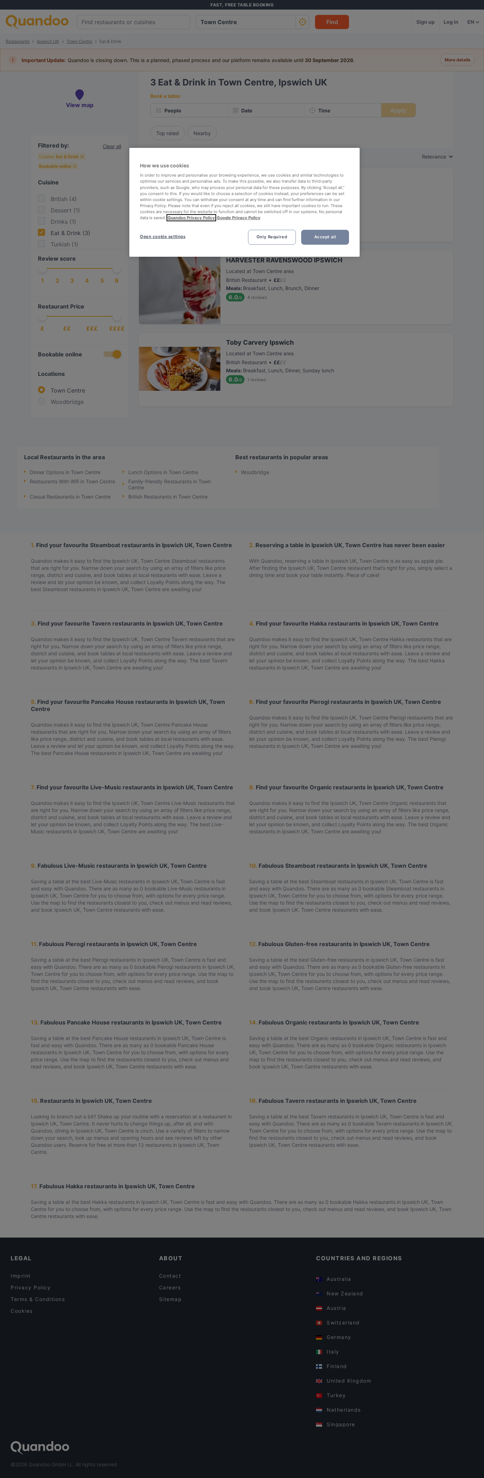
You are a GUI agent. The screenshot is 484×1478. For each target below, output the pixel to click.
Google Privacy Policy (238, 217)
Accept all (325, 236)
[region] (244, 202)
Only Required (272, 236)
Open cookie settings (162, 236)
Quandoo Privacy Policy (191, 217)
